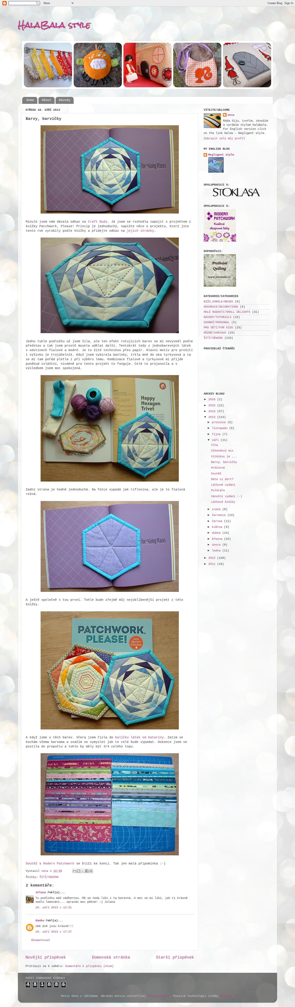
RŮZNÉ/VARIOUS (215, 332)
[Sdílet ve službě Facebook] (87, 871)
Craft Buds (97, 221)
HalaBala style (54, 25)
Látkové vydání (223, 485)
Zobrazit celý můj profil (224, 138)
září (216, 440)
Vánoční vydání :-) (226, 496)
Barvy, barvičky (224, 462)
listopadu (220, 428)
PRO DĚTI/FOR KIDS (218, 327)
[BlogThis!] (78, 871)
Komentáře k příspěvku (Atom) (89, 966)
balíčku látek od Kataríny (138, 737)
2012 (212, 558)
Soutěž (31, 863)
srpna (217, 509)
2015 (212, 405)
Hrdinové (218, 467)
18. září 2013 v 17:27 (53, 931)
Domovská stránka (111, 957)
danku (39, 920)
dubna (217, 533)
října (217, 434)
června (218, 521)
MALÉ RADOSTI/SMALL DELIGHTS (227, 312)
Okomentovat (40, 940)
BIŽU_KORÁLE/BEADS (218, 301)
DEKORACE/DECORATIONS (221, 306)
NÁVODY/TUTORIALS (217, 317)
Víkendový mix (222, 450)
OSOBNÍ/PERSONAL (217, 322)
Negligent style (221, 154)
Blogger (226, 996)
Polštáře (218, 490)
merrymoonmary (159, 996)
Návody (64, 100)
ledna (217, 550)
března (218, 539)
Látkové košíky (223, 502)
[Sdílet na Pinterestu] (91, 871)
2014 (212, 411)
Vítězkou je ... (224, 456)
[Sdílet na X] (83, 871)
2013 (212, 417)
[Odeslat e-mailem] (74, 871)
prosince (219, 422)
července (219, 515)
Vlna (214, 445)
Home (30, 100)
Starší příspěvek (175, 957)
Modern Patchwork (58, 863)
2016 (212, 399)
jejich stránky (140, 231)
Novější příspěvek (45, 957)
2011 (212, 564)
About (46, 100)
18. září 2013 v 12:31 (53, 907)
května (218, 527)
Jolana (40, 892)
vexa (230, 115)
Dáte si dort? (222, 479)
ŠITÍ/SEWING (49, 877)
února (217, 544)
